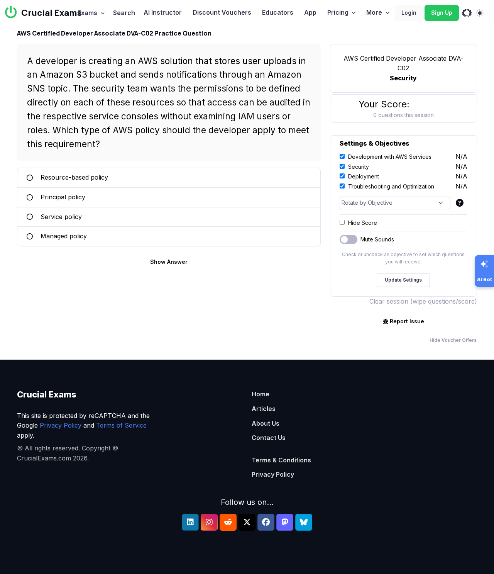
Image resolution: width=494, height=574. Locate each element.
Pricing (338, 12)
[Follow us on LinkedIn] (190, 522)
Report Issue (407, 321)
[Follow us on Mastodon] (284, 522)
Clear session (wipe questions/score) (423, 301)
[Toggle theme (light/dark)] (479, 13)
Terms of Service (121, 425)
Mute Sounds (377, 239)
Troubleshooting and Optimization (391, 186)
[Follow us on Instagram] (209, 522)
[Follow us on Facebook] (265, 522)
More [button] (374, 12)
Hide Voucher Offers (453, 340)
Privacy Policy (60, 425)
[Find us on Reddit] (228, 522)
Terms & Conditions (281, 460)
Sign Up (441, 12)
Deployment (363, 176)
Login (408, 12)
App (310, 12)
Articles (264, 409)
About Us (265, 423)
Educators (277, 12)
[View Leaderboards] (466, 13)
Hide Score (362, 222)
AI (163, 12)
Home (260, 394)
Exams (87, 13)
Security (358, 166)
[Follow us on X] (247, 522)
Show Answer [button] (169, 261)
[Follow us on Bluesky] (303, 522)
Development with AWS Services (389, 156)
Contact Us (269, 438)
